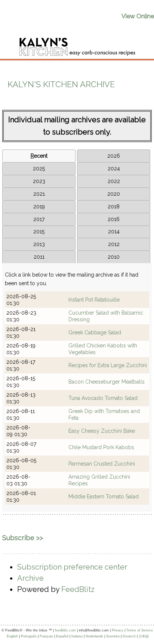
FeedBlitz (78, 589)
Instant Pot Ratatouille (94, 300)
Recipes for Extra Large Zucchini (107, 365)
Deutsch (129, 636)
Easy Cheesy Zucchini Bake (101, 431)
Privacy (117, 630)
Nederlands (94, 636)
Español (62, 636)
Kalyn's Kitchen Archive (61, 84)
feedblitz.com (65, 630)
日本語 (144, 636)
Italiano (77, 636)
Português (29, 636)
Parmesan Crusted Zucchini (101, 464)
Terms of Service (139, 630)
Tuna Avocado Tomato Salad (103, 398)
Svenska (113, 636)
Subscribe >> (22, 538)
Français (46, 636)
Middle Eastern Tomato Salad (103, 496)
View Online (137, 16)
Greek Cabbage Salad (94, 332)
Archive (30, 578)
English (12, 636)
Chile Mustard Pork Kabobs (101, 447)
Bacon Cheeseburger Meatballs (106, 382)
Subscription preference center (72, 566)
